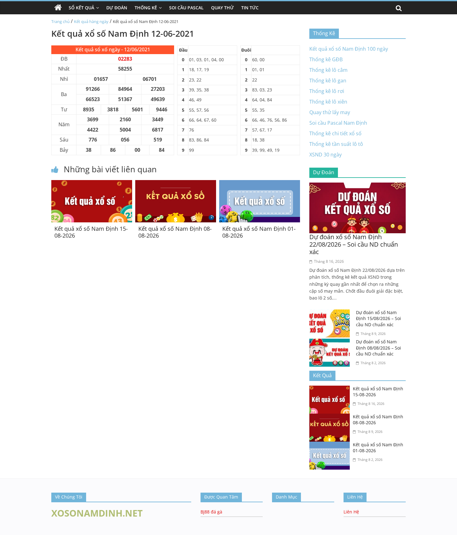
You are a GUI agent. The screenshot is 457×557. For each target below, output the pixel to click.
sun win (9, 544)
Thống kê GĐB (326, 59)
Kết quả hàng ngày (91, 21)
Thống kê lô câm (328, 70)
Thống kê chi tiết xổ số (335, 133)
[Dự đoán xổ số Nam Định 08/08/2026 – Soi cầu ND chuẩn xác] (331, 342)
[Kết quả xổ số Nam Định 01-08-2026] (259, 183)
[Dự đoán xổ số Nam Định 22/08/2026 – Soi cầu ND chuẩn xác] (357, 186)
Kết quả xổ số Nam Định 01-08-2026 (259, 232)
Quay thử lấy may (329, 112)
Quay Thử (222, 8)
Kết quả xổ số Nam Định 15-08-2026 (91, 232)
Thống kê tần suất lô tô (336, 144)
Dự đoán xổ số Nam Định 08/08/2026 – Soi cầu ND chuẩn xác (378, 348)
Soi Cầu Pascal (186, 8)
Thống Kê (146, 8)
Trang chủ (60, 21)
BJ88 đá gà (211, 512)
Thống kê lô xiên (328, 101)
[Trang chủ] (58, 7)
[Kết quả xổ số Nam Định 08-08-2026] (175, 183)
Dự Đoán (116, 8)
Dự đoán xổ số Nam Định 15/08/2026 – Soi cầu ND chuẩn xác (378, 318)
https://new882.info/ (62, 538)
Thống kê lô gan (327, 80)
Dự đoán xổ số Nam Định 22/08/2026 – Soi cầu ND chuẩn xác (353, 244)
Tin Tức (250, 8)
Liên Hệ (351, 512)
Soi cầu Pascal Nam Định (338, 122)
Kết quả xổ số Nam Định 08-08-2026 (175, 232)
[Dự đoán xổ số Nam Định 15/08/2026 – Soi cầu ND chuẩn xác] (331, 313)
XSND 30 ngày (325, 154)
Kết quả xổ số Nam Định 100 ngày (348, 48)
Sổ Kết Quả (81, 8)
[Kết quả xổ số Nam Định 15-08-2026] (91, 183)
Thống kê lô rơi (326, 91)
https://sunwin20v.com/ (100, 552)
